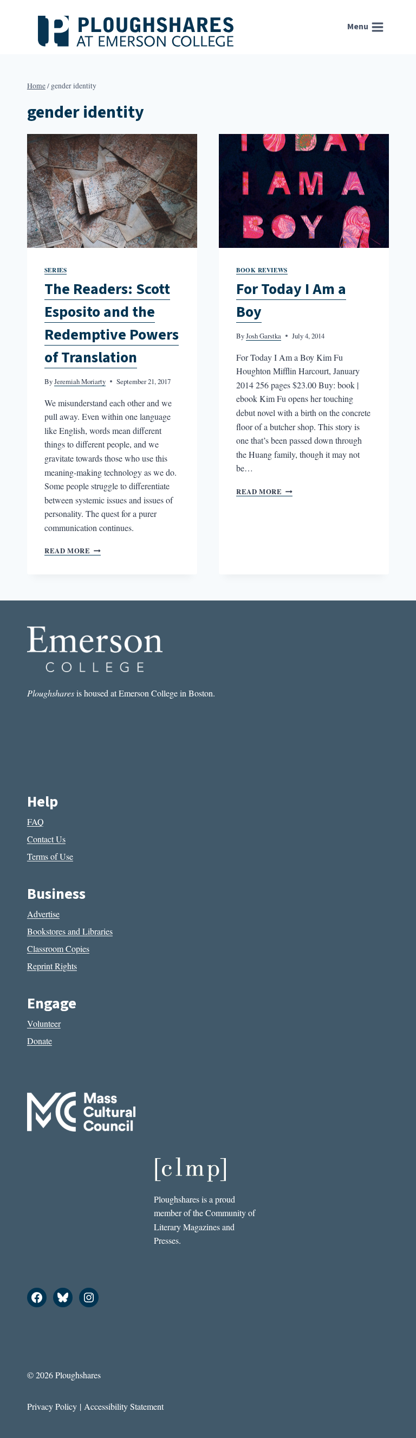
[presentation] (112, 190)
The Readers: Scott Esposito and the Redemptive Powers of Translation (111, 323)
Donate (39, 1040)
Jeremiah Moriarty (80, 381)
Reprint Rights (52, 966)
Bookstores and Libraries (70, 931)
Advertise (43, 913)
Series (55, 269)
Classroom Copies (58, 948)
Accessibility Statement (124, 1406)
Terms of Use (50, 856)
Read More (72, 550)
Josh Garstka (263, 336)
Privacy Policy (52, 1406)
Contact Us (46, 839)
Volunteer (44, 1023)
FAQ (35, 821)
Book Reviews (262, 269)
